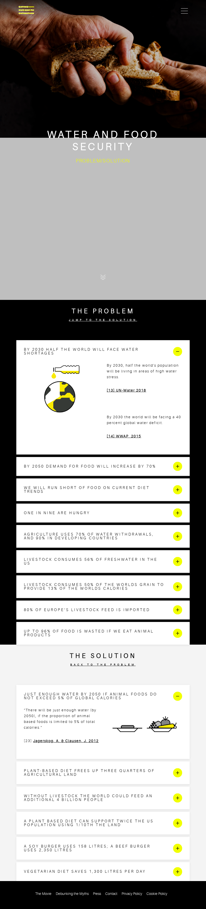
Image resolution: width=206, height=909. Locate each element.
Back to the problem (103, 664)
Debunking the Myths (72, 894)
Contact (111, 894)
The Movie (43, 894)
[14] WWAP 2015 (124, 436)
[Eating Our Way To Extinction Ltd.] (26, 10)
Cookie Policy (156, 894)
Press (97, 894)
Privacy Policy (132, 894)
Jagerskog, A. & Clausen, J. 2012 (66, 741)
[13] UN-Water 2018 (126, 390)
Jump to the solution (103, 320)
